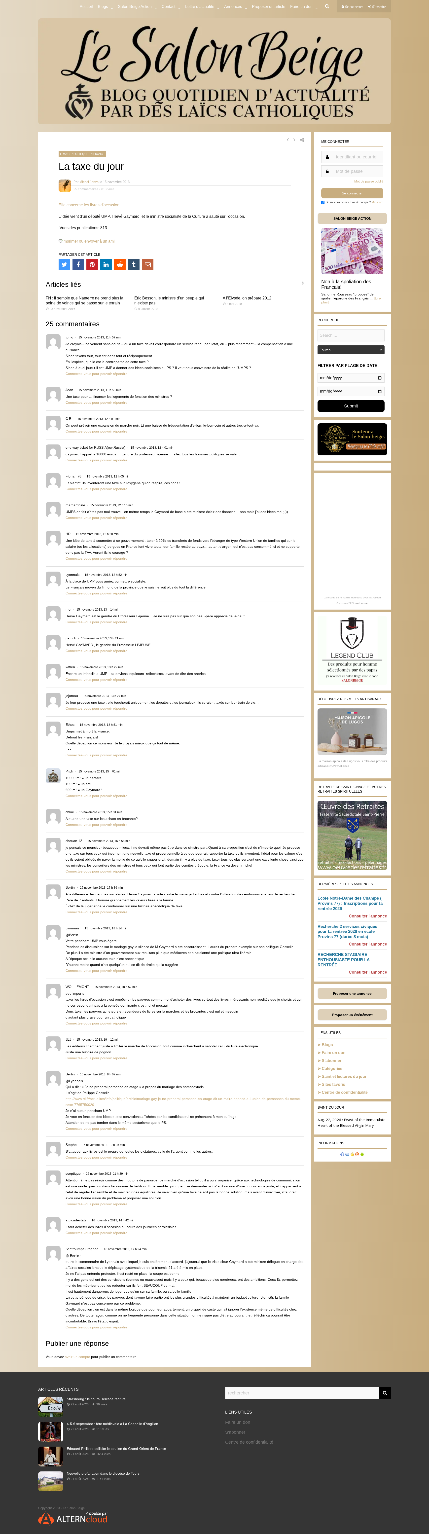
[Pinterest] (92, 264)
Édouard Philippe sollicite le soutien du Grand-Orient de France (116, 1449)
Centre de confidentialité (345, 1092)
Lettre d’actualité (199, 6)
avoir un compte (77, 1357)
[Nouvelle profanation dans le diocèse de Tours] (50, 1489)
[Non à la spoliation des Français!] (352, 273)
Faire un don (334, 1053)
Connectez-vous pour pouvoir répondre (96, 374)
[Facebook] (78, 264)
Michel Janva (89, 182)
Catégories (332, 1068)
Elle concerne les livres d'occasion (89, 205)
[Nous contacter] (347, 1155)
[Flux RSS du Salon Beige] (357, 1155)
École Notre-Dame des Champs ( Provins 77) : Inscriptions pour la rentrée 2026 (350, 903)
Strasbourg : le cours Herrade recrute (96, 1399)
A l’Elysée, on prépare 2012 (247, 298)
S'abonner (235, 1432)
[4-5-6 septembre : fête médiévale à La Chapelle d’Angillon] (50, 1440)
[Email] (147, 264)
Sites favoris (333, 1084)
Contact (168, 6)
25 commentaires (85, 189)
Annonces (233, 6)
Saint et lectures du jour (344, 1076)
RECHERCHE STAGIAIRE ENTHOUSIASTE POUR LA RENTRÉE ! (343, 959)
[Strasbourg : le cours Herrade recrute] (50, 1415)
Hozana (363, 603)
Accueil (86, 6)
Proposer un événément (352, 1015)
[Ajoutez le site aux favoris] (352, 1155)
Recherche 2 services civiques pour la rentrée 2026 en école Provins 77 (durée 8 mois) (347, 931)
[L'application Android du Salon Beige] (362, 1155)
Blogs (103, 6)
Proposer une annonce (352, 993)
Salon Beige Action (135, 6)
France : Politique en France (82, 153)
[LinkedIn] (106, 264)
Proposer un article (268, 6)
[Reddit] (120, 264)
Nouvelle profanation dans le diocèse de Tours (103, 1473)
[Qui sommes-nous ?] (342, 1155)
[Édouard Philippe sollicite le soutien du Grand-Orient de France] (50, 1464)
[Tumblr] (134, 264)
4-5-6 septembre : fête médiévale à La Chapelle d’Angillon (112, 1424)
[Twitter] (64, 264)
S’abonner (331, 1061)
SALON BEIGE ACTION (352, 218)
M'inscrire (377, 202)
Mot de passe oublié (368, 181)
